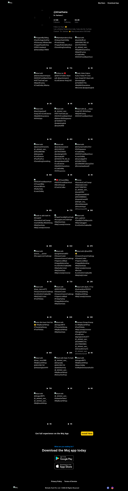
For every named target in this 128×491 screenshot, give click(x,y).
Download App (113, 3)
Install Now (87, 433)
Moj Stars (101, 3)
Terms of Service (70, 481)
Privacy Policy (56, 481)
